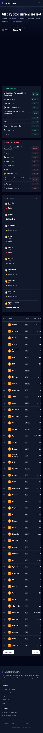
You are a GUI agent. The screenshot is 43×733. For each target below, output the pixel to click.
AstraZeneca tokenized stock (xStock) (18, 179)
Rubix (7, 134)
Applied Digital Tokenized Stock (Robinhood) (18, 94)
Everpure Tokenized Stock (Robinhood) (18, 148)
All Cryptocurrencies (8, 689)
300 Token (9, 165)
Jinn (7, 153)
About (4, 703)
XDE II (10, 157)
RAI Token (9, 184)
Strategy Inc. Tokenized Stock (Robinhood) (18, 112)
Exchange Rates (7, 693)
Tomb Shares (11, 188)
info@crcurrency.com (9, 715)
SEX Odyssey (10, 99)
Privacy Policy (16, 727)
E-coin (10, 130)
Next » (36, 652)
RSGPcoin (11, 174)
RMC (5, 122)
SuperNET (9, 161)
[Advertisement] (21, 60)
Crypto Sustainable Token (14, 126)
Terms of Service (26, 727)
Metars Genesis (13, 107)
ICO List (4, 696)
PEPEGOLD (9, 103)
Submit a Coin (6, 700)
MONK (6, 169)
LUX (5, 118)
